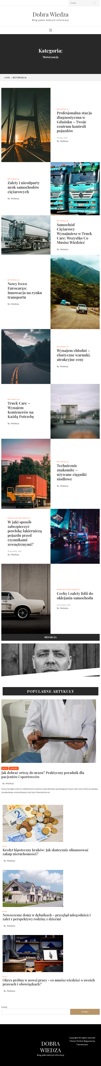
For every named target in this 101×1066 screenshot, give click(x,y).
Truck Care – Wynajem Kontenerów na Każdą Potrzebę (21, 410)
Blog (16, 518)
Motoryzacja (63, 109)
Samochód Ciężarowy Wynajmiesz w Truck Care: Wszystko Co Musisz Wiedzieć (74, 233)
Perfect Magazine (85, 1041)
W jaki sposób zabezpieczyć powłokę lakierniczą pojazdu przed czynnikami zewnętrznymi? (25, 533)
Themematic (82, 1044)
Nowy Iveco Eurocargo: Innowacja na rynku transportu (25, 290)
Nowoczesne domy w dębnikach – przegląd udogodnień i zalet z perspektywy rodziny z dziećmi (47, 917)
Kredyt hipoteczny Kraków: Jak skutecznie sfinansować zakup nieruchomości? (46, 852)
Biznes (10, 518)
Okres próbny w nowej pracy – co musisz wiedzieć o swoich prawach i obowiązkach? (49, 982)
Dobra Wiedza (51, 14)
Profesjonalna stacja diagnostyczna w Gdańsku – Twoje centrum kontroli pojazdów (74, 121)
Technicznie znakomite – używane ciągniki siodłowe (72, 472)
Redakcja (64, 141)
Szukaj (4, 1007)
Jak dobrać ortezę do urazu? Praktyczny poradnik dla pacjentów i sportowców (42, 774)
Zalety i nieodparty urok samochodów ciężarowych (24, 187)
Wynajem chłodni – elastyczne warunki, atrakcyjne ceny (73, 355)
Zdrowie (13, 768)
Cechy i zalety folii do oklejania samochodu (75, 595)
